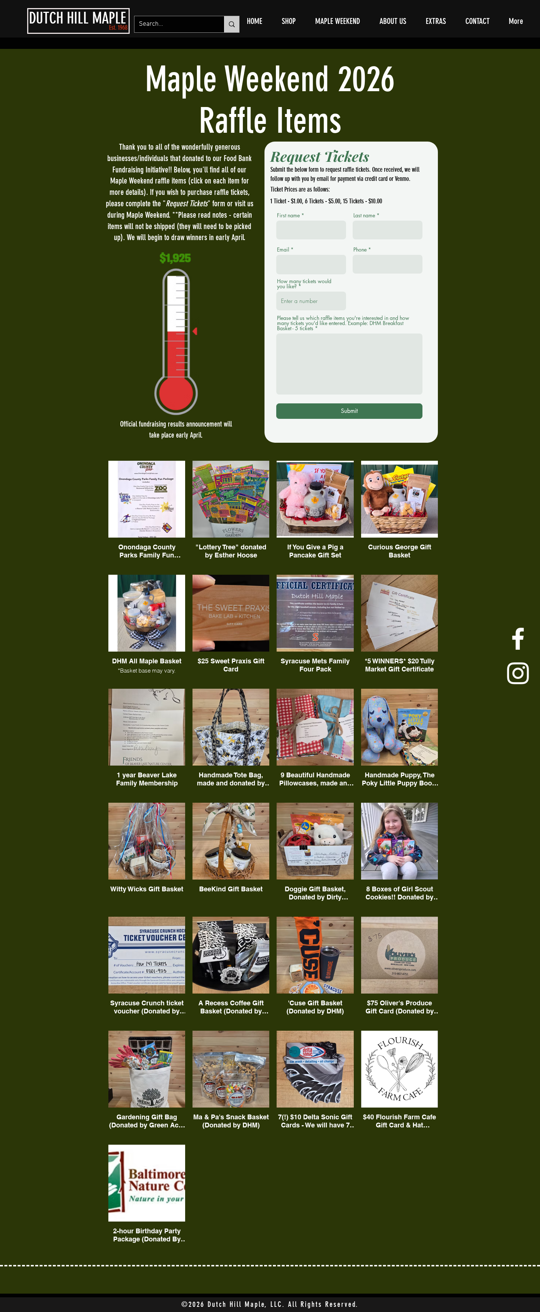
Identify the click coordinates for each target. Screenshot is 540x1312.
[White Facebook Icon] (518, 638)
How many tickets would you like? (304, 284)
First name (288, 215)
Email (283, 249)
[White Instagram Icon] (518, 673)
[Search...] (231, 24)
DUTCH (46, 18)
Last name (364, 215)
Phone (360, 249)
